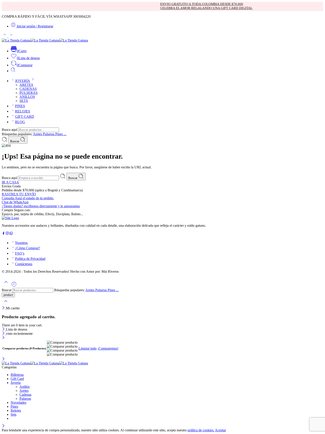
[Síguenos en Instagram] (7, 234)
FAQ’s (19, 253)
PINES (20, 106)
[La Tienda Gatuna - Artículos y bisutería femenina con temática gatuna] (45, 40)
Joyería (16, 383)
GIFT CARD (24, 116)
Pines (14, 406)
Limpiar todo (87, 348)
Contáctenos (23, 264)
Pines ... (60, 134)
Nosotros (21, 243)
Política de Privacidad (30, 259)
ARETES (26, 85)
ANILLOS (27, 97)
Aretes (38, 134)
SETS (23, 101)
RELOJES (22, 111)
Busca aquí (10, 129)
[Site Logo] (10, 218)
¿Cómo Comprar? (27, 248)
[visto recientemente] (14, 286)
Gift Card (17, 379)
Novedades (18, 402)
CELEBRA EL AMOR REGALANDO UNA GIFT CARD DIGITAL (200, 8)
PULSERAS (28, 93)
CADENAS (28, 89)
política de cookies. (200, 430)
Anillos (24, 386)
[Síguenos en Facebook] (3, 234)
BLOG (20, 122)
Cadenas (25, 394)
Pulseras (49, 134)
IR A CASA (10, 182)
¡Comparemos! (108, 348)
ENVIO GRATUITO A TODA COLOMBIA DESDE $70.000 (195, 4)
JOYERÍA (22, 81)
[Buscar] (13, 71)
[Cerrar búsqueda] (6, 304)
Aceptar (220, 430)
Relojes (16, 410)
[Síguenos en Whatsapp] (11, 234)
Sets (13, 414)
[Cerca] (4, 308)
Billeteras (17, 375)
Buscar (15, 141)
